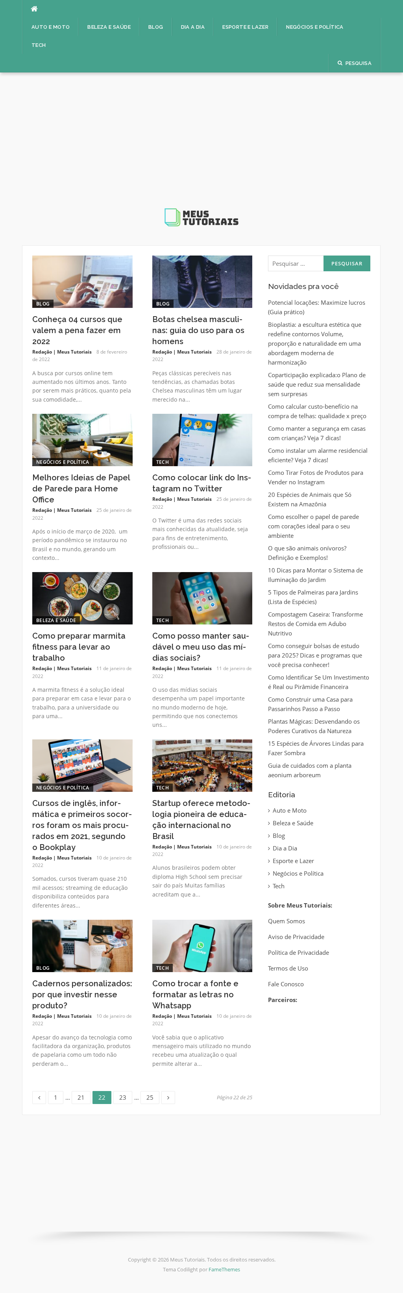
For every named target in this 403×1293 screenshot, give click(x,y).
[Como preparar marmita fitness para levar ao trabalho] (82, 598)
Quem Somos (286, 921)
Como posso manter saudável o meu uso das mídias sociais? (200, 647)
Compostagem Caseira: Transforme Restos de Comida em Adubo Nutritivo (315, 623)
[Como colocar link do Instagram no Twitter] (202, 439)
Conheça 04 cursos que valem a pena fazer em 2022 (77, 330)
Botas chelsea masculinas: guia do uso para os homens (198, 330)
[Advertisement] (201, 146)
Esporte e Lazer (245, 27)
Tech (38, 45)
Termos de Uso (288, 968)
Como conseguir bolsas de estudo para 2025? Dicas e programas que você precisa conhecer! (315, 655)
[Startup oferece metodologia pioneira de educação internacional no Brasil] (202, 765)
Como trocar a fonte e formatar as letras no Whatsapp (195, 994)
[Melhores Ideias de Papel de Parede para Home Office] (82, 439)
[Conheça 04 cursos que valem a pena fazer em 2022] (82, 281)
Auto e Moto (50, 27)
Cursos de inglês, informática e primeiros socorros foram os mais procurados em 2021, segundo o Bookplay (82, 825)
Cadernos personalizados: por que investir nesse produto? (82, 994)
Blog (155, 27)
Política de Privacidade (298, 952)
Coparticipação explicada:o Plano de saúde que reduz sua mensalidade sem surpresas (317, 384)
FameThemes (224, 1269)
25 (152, 1096)
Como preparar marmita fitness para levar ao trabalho (79, 647)
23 (125, 1096)
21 (84, 1096)
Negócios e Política (315, 27)
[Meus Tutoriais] (201, 155)
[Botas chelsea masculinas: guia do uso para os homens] (202, 281)
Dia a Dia (193, 27)
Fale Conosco (286, 984)
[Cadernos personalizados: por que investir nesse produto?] (82, 945)
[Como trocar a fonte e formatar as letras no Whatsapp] (202, 945)
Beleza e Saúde (109, 27)
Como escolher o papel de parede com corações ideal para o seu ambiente (313, 526)
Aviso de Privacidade (296, 937)
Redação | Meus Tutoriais (62, 351)
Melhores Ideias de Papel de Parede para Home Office (81, 488)
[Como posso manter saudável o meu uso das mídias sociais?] (202, 598)
